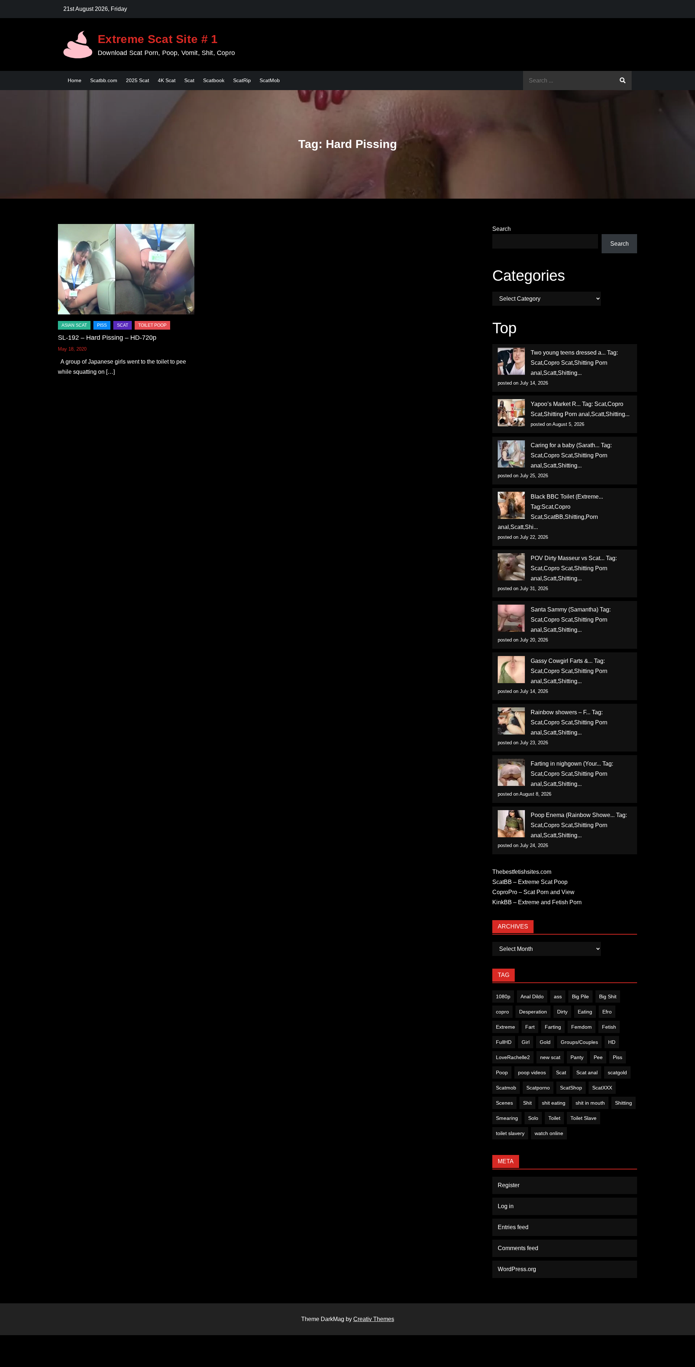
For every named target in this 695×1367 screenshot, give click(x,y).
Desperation (533, 1012)
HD (611, 1042)
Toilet (554, 1118)
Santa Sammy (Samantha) (564, 609)
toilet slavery (510, 1133)
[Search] (623, 80)
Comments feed (518, 1248)
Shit (527, 1103)
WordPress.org (517, 1269)
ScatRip (242, 80)
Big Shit (607, 996)
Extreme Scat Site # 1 (158, 39)
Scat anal (587, 1072)
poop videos (532, 1072)
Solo (533, 1118)
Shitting (623, 1103)
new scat (550, 1057)
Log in (506, 1206)
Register (508, 1185)
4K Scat (167, 80)
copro (502, 1012)
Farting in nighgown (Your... (566, 764)
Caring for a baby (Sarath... (565, 445)
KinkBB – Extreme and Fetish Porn (537, 902)
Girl (526, 1042)
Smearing (507, 1118)
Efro (607, 1012)
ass (558, 996)
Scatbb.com (103, 80)
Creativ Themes (373, 1319)
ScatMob (270, 80)
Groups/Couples (579, 1042)
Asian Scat (74, 325)
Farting (553, 1027)
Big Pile (580, 996)
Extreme (505, 1027)
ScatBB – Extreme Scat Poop (530, 882)
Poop (502, 1072)
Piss (102, 325)
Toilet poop (152, 325)
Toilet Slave (583, 1118)
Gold (545, 1042)
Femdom (581, 1027)
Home (74, 80)
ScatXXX (602, 1088)
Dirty (562, 1012)
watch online (549, 1133)
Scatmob (506, 1088)
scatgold (617, 1072)
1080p (503, 996)
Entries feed (513, 1227)
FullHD (503, 1042)
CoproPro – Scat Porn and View (533, 892)
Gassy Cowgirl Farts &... (562, 661)
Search (501, 229)
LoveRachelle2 (513, 1057)
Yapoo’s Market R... (556, 404)
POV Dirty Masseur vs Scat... (568, 558)
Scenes (504, 1103)
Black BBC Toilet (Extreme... (567, 497)
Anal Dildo (532, 996)
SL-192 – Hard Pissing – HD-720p (107, 337)
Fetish (609, 1027)
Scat (189, 80)
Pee (598, 1057)
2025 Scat (137, 80)
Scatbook (213, 80)
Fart (530, 1027)
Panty (577, 1057)
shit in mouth (590, 1103)
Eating (585, 1012)
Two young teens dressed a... (568, 353)
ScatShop (571, 1088)
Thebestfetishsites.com (521, 872)
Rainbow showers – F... (560, 712)
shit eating (553, 1103)
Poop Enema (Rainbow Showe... (573, 815)
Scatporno (538, 1088)
